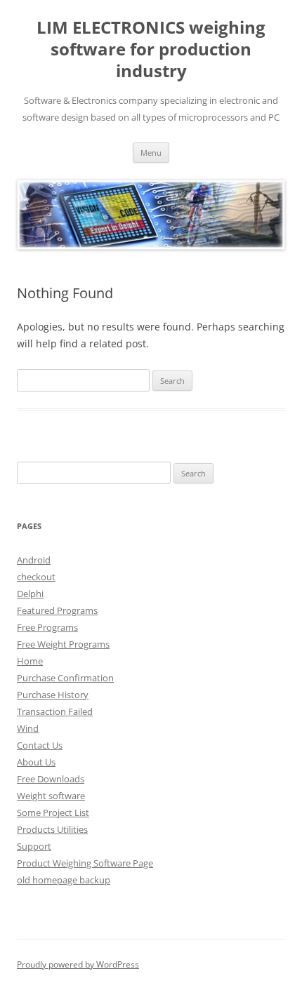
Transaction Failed (55, 711)
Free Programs (47, 627)
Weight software (51, 795)
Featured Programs (57, 610)
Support (34, 846)
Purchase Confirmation (65, 677)
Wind (28, 728)
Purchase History (52, 694)
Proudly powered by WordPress (78, 964)
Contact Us (40, 745)
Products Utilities (52, 829)
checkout (36, 576)
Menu (151, 152)
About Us (36, 762)
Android (34, 560)
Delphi (30, 593)
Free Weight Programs (63, 644)
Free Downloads (50, 778)
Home (30, 661)
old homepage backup (63, 880)
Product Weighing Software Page (85, 863)
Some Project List (53, 812)
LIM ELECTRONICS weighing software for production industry (151, 49)
